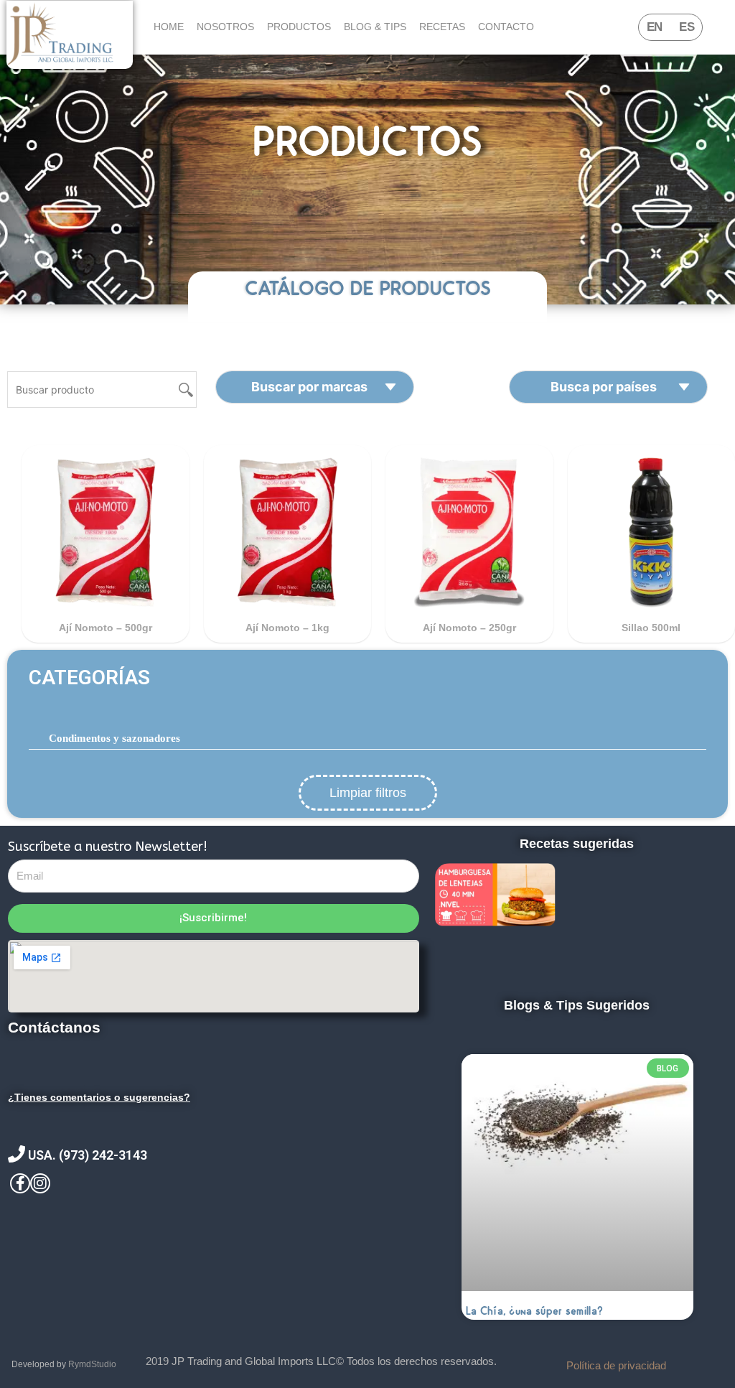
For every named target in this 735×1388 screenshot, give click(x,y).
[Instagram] (40, 1183)
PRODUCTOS (299, 26)
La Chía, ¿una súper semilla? (534, 1311)
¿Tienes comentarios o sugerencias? (99, 1097)
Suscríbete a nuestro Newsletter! (107, 846)
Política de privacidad (616, 1365)
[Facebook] (20, 1183)
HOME (169, 26)
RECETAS (442, 26)
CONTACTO (506, 26)
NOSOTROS (225, 26)
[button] (367, 678)
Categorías (89, 677)
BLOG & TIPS (375, 26)
